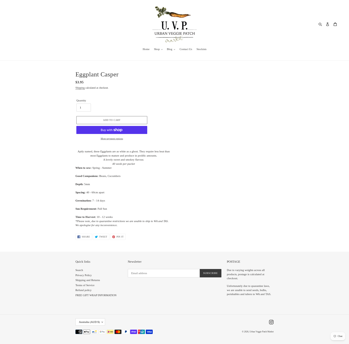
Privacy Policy (83, 275)
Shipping (80, 87)
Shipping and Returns (87, 280)
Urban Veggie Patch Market (262, 331)
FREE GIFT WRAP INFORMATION (96, 295)
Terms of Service (85, 285)
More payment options (112, 138)
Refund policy (83, 290)
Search (79, 270)
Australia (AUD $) (89, 322)
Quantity (81, 100)
